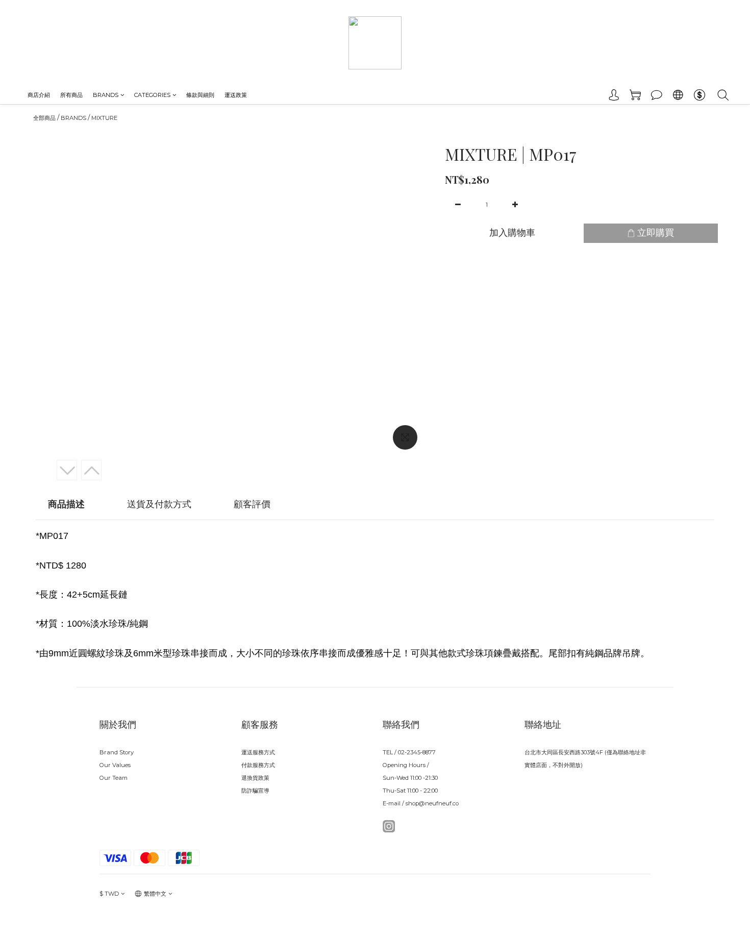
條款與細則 (200, 94)
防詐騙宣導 (255, 790)
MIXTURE (104, 117)
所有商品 (71, 94)
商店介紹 (39, 94)
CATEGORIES (152, 94)
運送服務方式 (258, 752)
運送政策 (235, 94)
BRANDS (105, 94)
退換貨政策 (255, 777)
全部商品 (44, 117)
